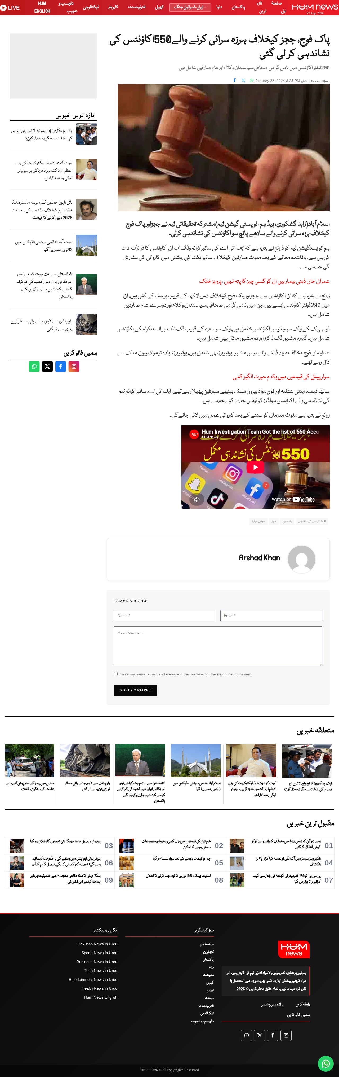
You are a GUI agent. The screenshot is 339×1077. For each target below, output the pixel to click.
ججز (274, 521)
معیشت (208, 975)
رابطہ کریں (303, 1005)
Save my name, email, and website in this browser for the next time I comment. (186, 674)
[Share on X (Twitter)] (243, 80)
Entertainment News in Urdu (93, 979)
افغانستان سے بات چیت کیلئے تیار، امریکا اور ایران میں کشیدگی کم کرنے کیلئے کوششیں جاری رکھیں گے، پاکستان (44, 285)
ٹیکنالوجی (91, 7)
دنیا (219, 7)
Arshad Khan (320, 81)
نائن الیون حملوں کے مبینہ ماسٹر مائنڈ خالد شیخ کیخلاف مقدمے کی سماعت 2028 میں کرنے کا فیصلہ (42, 210)
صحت (209, 998)
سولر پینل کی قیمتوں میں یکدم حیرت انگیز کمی (281, 377)
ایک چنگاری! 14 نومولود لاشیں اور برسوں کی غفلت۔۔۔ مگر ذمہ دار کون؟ (41, 135)
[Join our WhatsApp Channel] (326, 1064)
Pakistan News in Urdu (97, 944)
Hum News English (100, 997)
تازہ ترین (208, 952)
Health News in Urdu (99, 988)
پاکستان (238, 7)
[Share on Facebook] (235, 80)
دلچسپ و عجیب (202, 1021)
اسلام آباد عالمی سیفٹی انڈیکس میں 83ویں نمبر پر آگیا (43, 246)
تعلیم (210, 990)
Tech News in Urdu (100, 970)
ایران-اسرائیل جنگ (188, 7)
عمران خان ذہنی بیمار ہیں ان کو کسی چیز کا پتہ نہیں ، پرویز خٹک (264, 281)
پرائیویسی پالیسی (272, 1005)
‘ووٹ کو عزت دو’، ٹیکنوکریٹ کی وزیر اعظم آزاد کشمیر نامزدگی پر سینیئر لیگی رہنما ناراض (43, 171)
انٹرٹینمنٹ (136, 7)
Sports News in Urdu (99, 952)
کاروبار (113, 7)
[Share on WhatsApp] (252, 80)
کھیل (159, 7)
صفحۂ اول (207, 944)
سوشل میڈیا (258, 521)
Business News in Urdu (97, 962)
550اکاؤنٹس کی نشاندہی (312, 521)
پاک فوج (287, 521)
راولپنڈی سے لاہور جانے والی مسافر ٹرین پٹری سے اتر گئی (41, 325)
